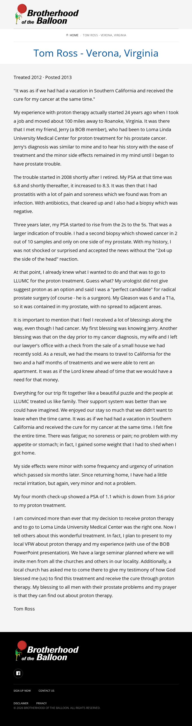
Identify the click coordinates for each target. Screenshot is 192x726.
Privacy (41, 703)
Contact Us (46, 690)
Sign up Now (22, 690)
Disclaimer (21, 703)
